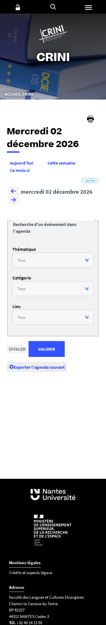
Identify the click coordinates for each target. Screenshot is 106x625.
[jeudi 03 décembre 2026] (14, 200)
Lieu (16, 306)
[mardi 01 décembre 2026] (14, 191)
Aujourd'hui (21, 163)
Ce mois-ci (20, 170)
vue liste (90, 180)
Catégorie (21, 278)
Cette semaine (61, 163)
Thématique (24, 249)
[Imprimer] (90, 119)
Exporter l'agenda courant (39, 367)
